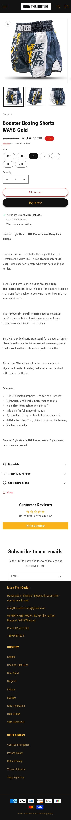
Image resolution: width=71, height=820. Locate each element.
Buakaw (11, 697)
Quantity (7, 172)
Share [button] (10, 492)
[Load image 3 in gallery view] (57, 97)
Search (11, 656)
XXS (9, 156)
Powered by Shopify (46, 814)
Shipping (6, 143)
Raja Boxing (13, 713)
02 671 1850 (22, 628)
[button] (5, 6)
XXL (21, 164)
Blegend (11, 681)
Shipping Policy (15, 777)
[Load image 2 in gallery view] (35, 97)
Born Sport (13, 673)
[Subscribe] (60, 576)
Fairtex (11, 689)
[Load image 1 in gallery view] (14, 97)
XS (22, 156)
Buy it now (35, 202)
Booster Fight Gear (17, 665)
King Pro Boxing (16, 705)
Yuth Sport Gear (16, 722)
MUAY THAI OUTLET (31, 814)
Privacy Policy (15, 753)
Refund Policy (14, 761)
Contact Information (18, 744)
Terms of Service (16, 769)
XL (8, 164)
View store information (18, 224)
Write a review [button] (35, 525)
